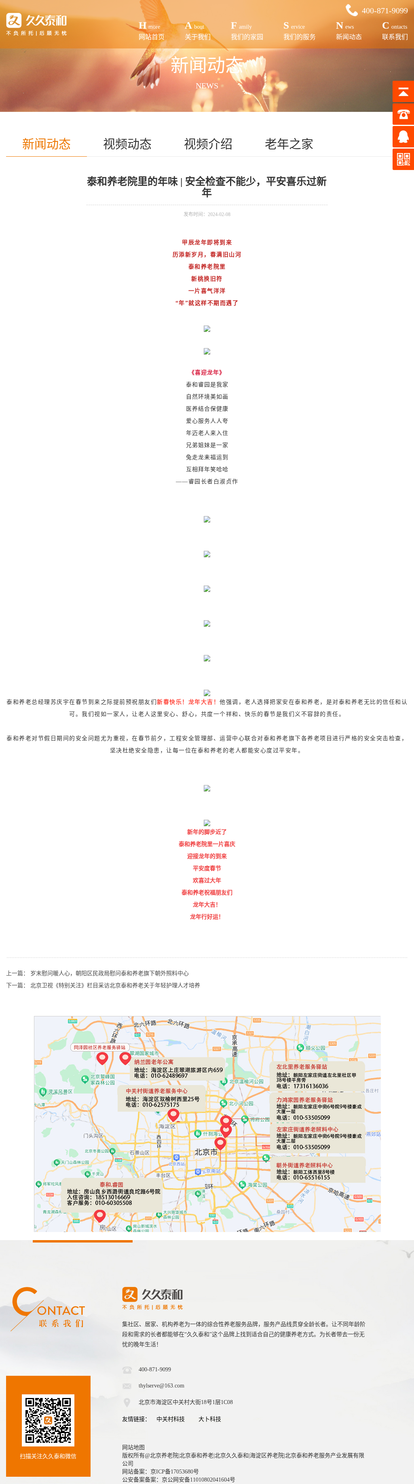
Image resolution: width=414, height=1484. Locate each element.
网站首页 (152, 30)
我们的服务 (299, 30)
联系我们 (395, 30)
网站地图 (133, 1447)
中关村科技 (170, 1419)
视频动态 (127, 144)
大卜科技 (210, 1419)
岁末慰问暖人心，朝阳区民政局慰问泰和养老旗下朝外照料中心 (109, 973)
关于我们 (198, 30)
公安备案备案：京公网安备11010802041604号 (178, 1480)
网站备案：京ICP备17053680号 (160, 1472)
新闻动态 (349, 30)
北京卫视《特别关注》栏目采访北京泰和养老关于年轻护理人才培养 (115, 985)
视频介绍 (208, 144)
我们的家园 (247, 30)
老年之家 (289, 144)
